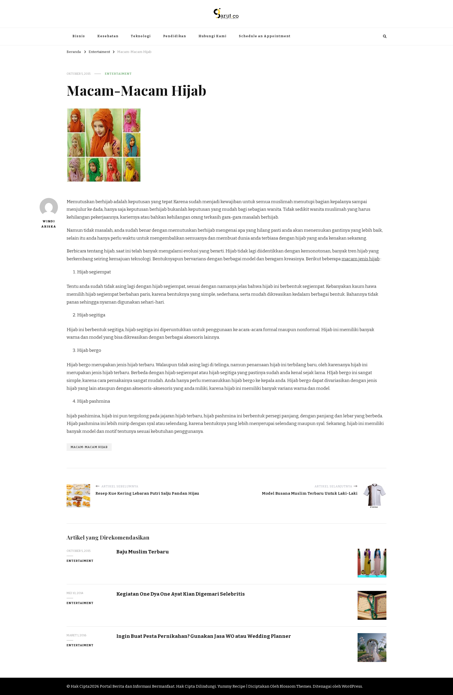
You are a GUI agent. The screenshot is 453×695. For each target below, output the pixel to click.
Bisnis (78, 36)
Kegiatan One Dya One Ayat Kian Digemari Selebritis (180, 594)
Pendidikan (174, 36)
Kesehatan (107, 36)
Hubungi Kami (212, 36)
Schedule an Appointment (264, 36)
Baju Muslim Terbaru (142, 552)
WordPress (352, 686)
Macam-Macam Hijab (89, 447)
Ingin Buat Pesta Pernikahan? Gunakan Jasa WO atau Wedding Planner (203, 636)
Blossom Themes (295, 686)
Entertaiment (118, 74)
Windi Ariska (48, 223)
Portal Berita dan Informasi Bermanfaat (137, 686)
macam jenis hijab (361, 259)
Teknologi (141, 36)
